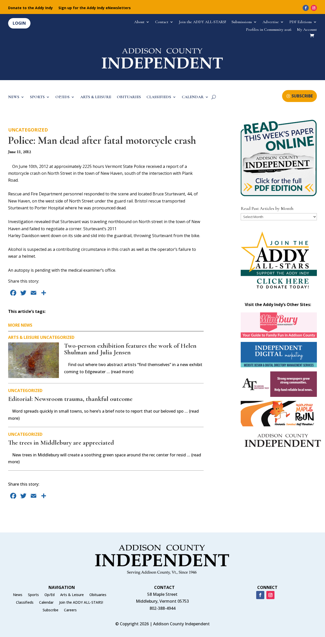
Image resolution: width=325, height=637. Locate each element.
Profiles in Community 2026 (268, 30)
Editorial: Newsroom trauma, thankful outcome (70, 399)
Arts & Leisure (23, 337)
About (139, 22)
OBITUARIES (129, 97)
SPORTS (37, 97)
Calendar (46, 603)
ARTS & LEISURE (95, 97)
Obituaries (97, 595)
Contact (161, 22)
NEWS (13, 97)
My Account (307, 30)
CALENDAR (193, 97)
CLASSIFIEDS (159, 97)
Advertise (271, 22)
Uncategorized (28, 130)
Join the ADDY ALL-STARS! (202, 22)
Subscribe (50, 610)
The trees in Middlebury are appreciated (61, 442)
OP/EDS (62, 97)
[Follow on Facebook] (306, 8)
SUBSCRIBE (302, 96)
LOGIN (19, 23)
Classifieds (25, 603)
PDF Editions (300, 22)
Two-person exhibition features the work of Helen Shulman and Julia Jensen (130, 349)
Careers (70, 610)
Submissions (242, 22)
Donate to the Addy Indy (30, 8)
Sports (33, 595)
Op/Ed (49, 595)
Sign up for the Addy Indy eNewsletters (94, 8)
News (17, 595)
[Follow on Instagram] (314, 8)
